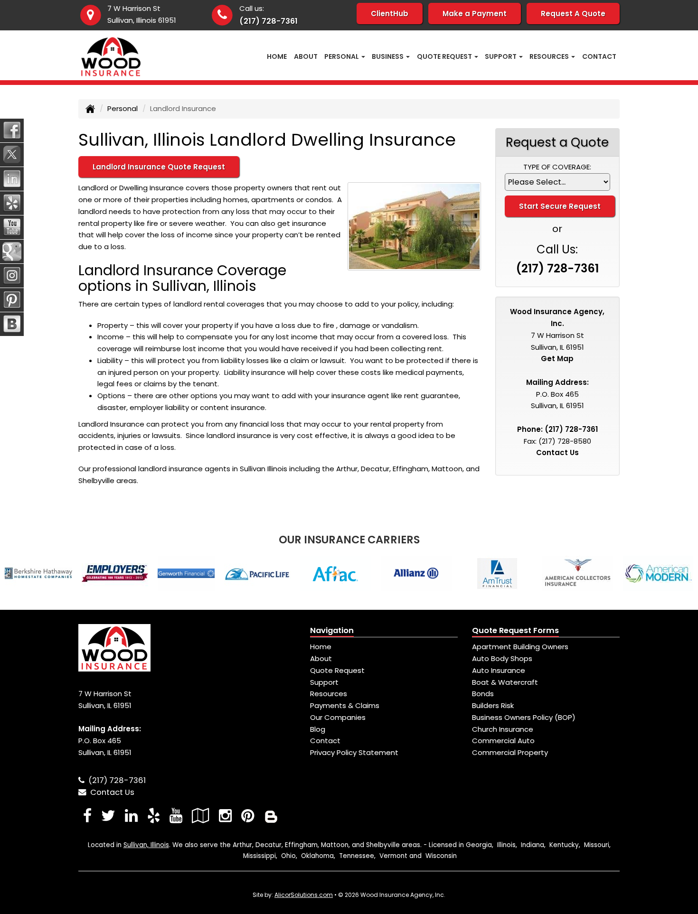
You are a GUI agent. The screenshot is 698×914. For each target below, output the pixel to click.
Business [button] (388, 56)
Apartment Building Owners (520, 647)
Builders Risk (493, 705)
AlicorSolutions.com (303, 895)
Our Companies (338, 717)
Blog (317, 729)
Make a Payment (475, 14)
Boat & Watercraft (505, 682)
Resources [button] (549, 56)
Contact (599, 56)
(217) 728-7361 (268, 21)
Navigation (332, 630)
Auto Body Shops (502, 658)
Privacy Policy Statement (354, 752)
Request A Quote (573, 14)
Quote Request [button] (445, 56)
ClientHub (389, 14)
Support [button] (501, 56)
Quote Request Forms (515, 630)
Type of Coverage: (557, 167)
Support (324, 682)
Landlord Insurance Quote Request (159, 167)
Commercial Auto (503, 741)
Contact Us (557, 452)
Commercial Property (510, 752)
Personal (122, 108)
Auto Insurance (498, 670)
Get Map (557, 359)
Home (277, 56)
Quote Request (337, 670)
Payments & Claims (344, 705)
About (306, 56)
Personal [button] (342, 56)
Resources (328, 694)
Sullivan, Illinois (146, 844)
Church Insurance (502, 729)
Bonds (483, 694)
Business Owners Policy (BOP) (523, 717)
